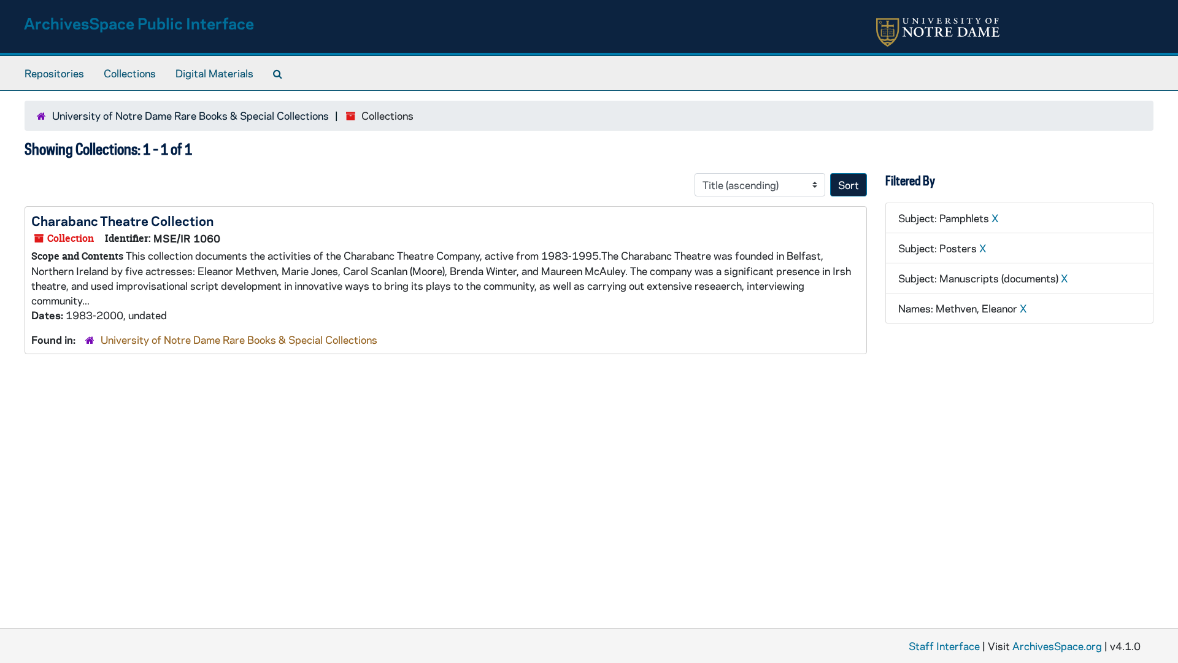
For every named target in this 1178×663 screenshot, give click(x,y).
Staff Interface (944, 646)
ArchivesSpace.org (1057, 646)
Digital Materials (214, 73)
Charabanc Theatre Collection (122, 220)
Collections (130, 73)
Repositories (54, 73)
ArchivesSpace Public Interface (139, 23)
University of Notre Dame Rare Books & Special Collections (190, 115)
